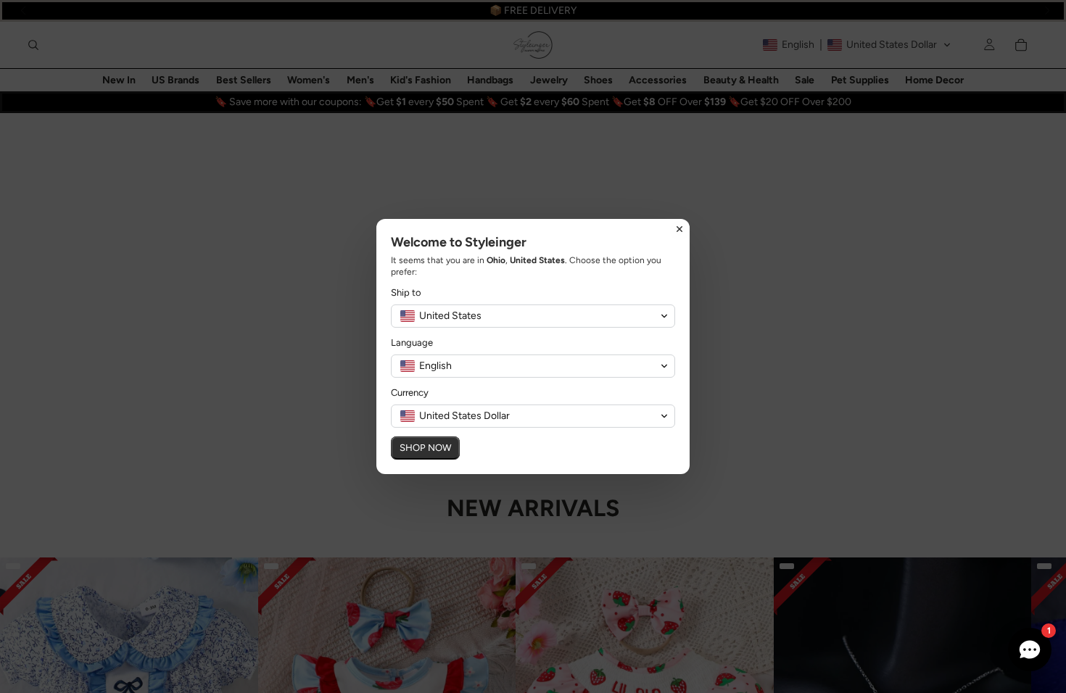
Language (412, 342)
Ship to (406, 292)
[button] (533, 316)
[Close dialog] (679, 229)
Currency (410, 392)
